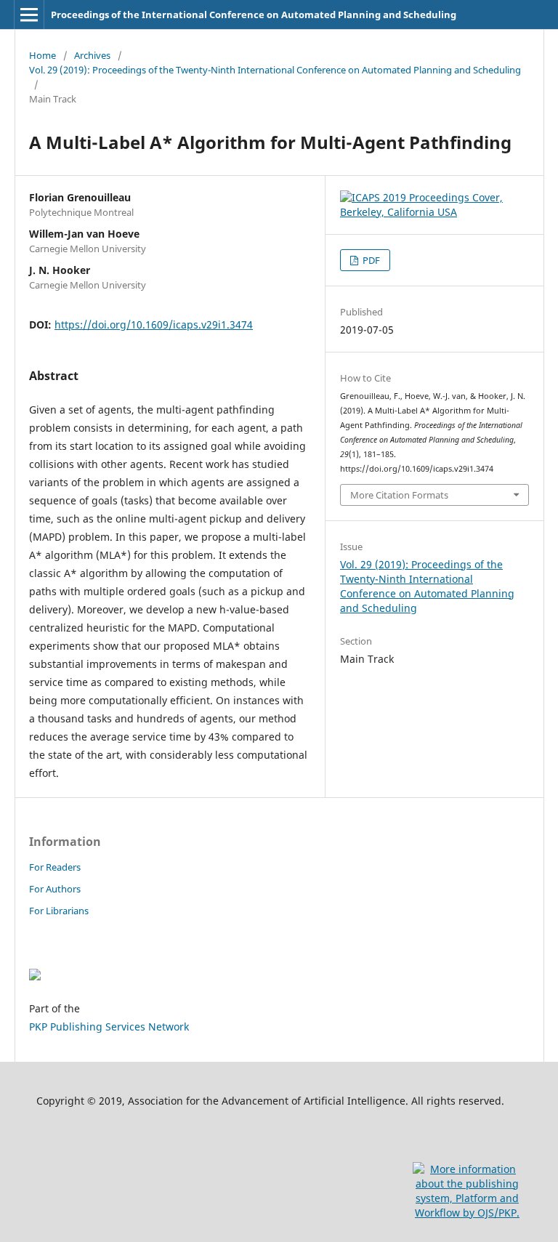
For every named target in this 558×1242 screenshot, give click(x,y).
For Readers (55, 867)
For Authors (55, 888)
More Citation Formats (399, 494)
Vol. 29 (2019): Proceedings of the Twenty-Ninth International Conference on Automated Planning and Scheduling (275, 69)
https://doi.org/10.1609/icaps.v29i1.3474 (153, 324)
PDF (370, 260)
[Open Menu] (29, 14)
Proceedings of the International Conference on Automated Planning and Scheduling (253, 14)
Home (42, 55)
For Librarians (59, 910)
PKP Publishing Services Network (109, 1026)
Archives (92, 55)
